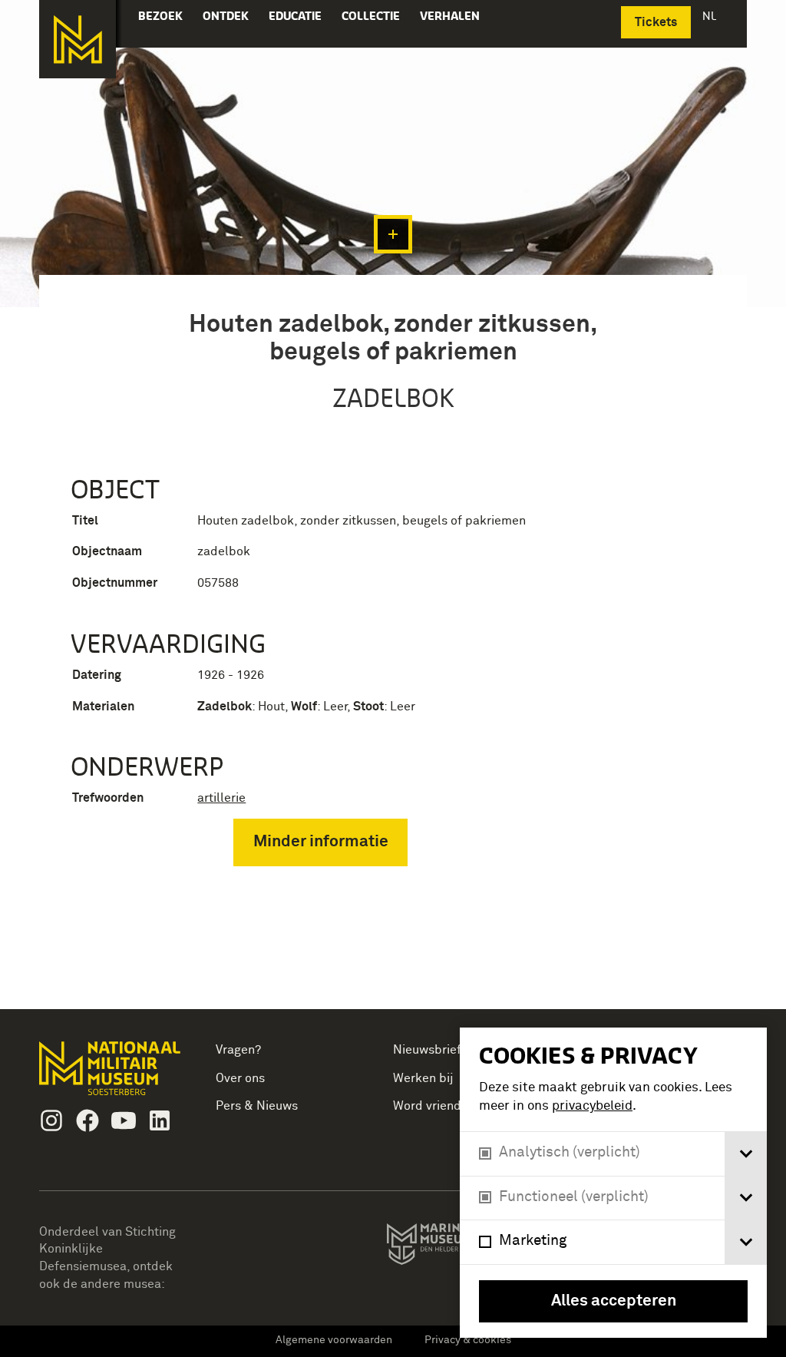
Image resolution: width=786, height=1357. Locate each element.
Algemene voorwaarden (334, 1340)
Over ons (240, 1078)
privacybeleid (592, 1106)
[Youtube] (123, 1120)
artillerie (221, 798)
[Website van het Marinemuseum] (458, 1247)
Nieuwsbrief (427, 1050)
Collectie (371, 15)
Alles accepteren (613, 1301)
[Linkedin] (159, 1120)
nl (710, 15)
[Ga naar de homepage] (77, 39)
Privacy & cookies (467, 1340)
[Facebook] (87, 1120)
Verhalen (450, 15)
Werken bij (423, 1078)
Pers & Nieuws (257, 1106)
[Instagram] (51, 1120)
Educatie (295, 15)
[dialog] (613, 1183)
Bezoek (160, 15)
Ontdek (226, 15)
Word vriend (427, 1106)
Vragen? (238, 1050)
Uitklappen (393, 234)
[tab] (746, 1154)
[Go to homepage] (111, 1074)
